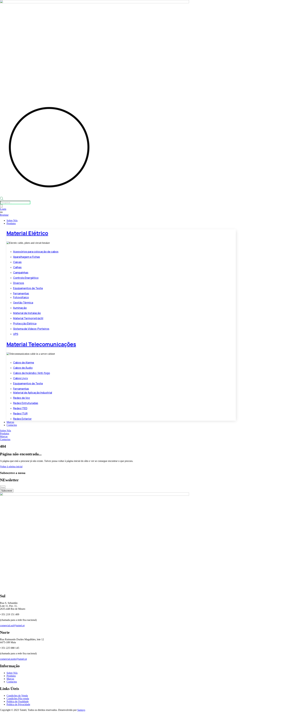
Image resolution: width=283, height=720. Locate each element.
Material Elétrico (27, 233)
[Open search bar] (1, 199)
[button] (145, 223)
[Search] (1, 206)
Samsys (81, 710)
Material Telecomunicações (41, 344)
